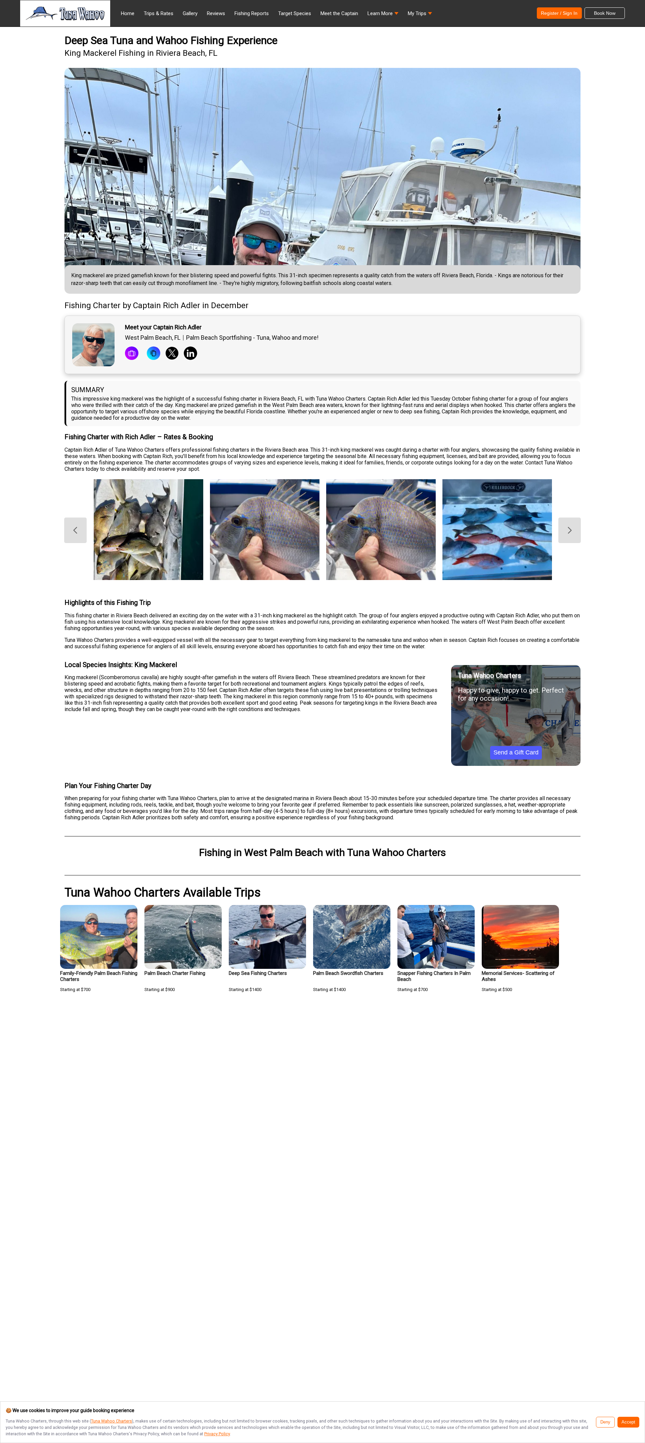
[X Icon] (172, 353)
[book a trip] (131, 353)
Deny (605, 1422)
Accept (628, 1422)
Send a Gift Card (516, 752)
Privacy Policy (217, 1433)
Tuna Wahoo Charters (111, 1421)
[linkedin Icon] (190, 353)
